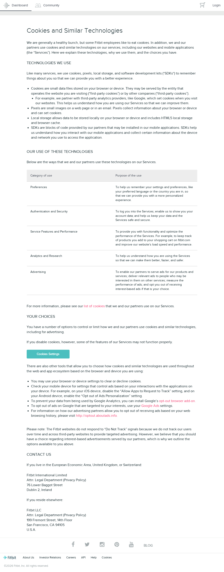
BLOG (148, 545)
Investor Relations (50, 557)
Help (93, 557)
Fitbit (10, 557)
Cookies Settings (48, 354)
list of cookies (95, 306)
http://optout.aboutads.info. (97, 416)
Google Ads (150, 406)
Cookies (107, 557)
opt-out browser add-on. (177, 401)
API (83, 557)
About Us (28, 557)
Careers (71, 557)
